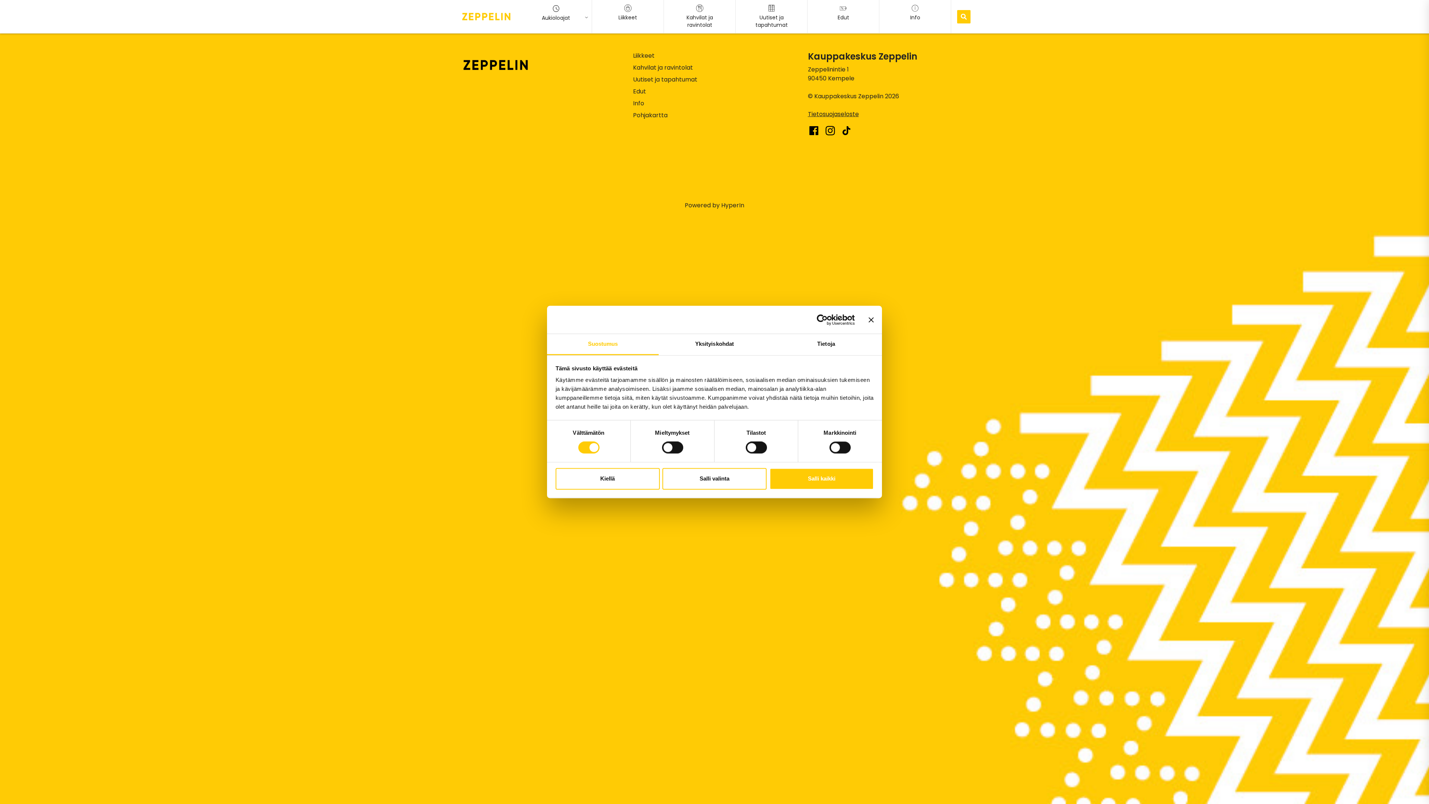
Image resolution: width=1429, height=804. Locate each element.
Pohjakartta (650, 115)
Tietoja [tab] (826, 344)
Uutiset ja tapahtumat (665, 79)
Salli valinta (714, 478)
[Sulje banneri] (871, 319)
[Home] (486, 16)
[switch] (672, 448)
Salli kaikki (821, 478)
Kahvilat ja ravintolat (663, 67)
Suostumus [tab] (603, 344)
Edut (639, 91)
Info (638, 103)
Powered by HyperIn (714, 205)
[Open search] (964, 16)
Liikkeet (644, 55)
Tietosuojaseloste (833, 114)
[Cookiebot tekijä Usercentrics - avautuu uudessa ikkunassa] (822, 319)
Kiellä (607, 478)
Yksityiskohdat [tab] (714, 344)
